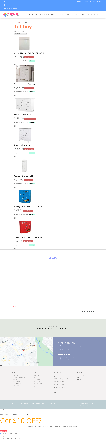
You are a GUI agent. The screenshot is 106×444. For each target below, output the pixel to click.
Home (16, 23)
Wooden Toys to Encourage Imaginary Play (30, 266)
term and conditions (18, 436)
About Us (88, 14)
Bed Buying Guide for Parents (25, 280)
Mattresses (74, 14)
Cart (90, 1)
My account (78, 1)
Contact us (95, 14)
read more (15, 271)
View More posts (86, 311)
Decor (81, 14)
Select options (30, 118)
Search (94, 1)
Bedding (67, 14)
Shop (30, 14)
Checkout (85, 1)
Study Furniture (59, 14)
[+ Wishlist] (15, 64)
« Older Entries (15, 307)
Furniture (50, 14)
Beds (36, 14)
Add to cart (29, 57)
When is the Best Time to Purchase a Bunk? (30, 294)
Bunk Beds (42, 14)
